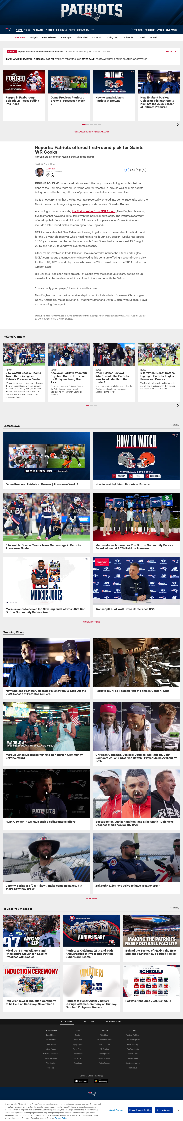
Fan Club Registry (133, 1040)
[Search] (132, 30)
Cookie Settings (116, 1110)
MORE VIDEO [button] (91, 898)
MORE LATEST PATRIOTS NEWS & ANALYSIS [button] (91, 132)
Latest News (50, 1035)
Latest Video (51, 1040)
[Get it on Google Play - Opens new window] (100, 1082)
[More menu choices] (93, 30)
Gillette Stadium (104, 1058)
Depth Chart (77, 1040)
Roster (77, 1035)
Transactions (77, 1054)
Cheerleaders (51, 1063)
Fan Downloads (133, 1049)
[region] (91, 1110)
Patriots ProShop (132, 1035)
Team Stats (77, 1049)
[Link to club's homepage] (8, 29)
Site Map (50, 1068)
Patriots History (51, 1058)
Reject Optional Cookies (140, 1110)
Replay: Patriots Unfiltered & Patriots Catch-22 (40, 51)
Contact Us (133, 1068)
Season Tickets (104, 1044)
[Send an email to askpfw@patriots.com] (52, 175)
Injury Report (78, 1044)
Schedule (77, 1058)
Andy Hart (50, 169)
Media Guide (133, 1058)
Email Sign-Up (132, 1044)
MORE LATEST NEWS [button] (91, 622)
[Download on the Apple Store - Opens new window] (81, 1081)
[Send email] (138, 171)
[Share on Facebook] (127, 171)
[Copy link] (144, 170)
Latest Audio (51, 1044)
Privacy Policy (61, 1118)
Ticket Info (104, 1035)
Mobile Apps (133, 1054)
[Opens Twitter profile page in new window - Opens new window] (48, 175)
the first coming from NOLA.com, (94, 211)
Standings (78, 1063)
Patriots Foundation (50, 1054)
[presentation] (178, 124)
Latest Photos (51, 1049)
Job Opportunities (133, 1063)
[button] (84, 124)
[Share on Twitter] (132, 171)
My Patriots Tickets (104, 1040)
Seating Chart (104, 1054)
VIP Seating (104, 1049)
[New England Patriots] (91, 1094)
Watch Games (104, 1063)
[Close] (178, 1110)
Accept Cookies (164, 1110)
